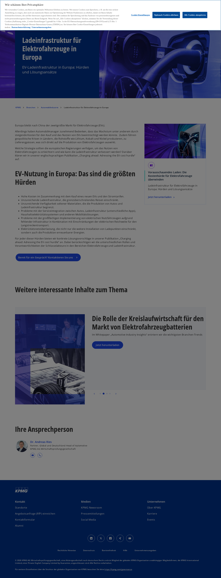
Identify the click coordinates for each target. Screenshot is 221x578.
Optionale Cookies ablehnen (166, 15)
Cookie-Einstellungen (140, 15)
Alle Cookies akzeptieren (195, 15)
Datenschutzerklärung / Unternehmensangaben (31, 27)
